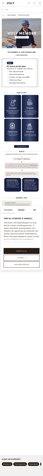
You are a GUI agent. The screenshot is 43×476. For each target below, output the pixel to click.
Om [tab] (34, 209)
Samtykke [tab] (8, 209)
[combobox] (23, 9)
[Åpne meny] (3, 3)
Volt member (11, 15)
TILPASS (20, 258)
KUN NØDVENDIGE (21, 264)
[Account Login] (19, 158)
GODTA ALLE (21, 251)
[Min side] (28, 3)
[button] (7, 464)
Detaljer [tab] (21, 209)
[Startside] (11, 3)
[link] (28, 3)
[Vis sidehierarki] (3, 15)
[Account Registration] (13, 106)
